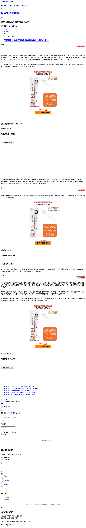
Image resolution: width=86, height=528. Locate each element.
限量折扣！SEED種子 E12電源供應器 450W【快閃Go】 (20, 392)
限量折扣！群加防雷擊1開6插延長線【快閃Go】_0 (26, 40)
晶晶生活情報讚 (10, 13)
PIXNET (30, 504)
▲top (2, 420)
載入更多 (3, 424)
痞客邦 (10, 413)
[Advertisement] (29, 158)
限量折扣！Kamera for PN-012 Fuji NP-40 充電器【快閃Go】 (21, 390)
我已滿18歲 (4, 524)
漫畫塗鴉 (13, 417)
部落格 (6, 31)
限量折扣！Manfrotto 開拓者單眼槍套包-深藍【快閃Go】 (20, 394)
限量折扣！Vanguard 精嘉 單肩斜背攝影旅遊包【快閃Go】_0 (22, 388)
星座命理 (14, 26)
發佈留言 (3, 434)
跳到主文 (3, 17)
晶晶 (2, 403)
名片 (5, 33)
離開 (10, 524)
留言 (13, 413)
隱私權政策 (52, 504)
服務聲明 (59, 504)
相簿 (5, 29)
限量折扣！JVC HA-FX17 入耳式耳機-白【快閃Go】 (19, 386)
